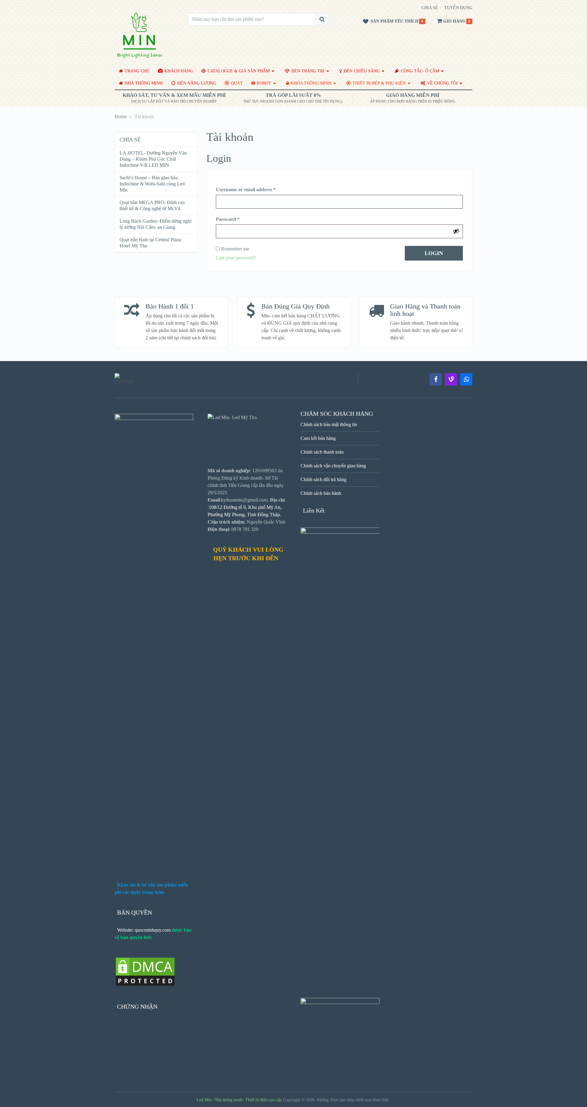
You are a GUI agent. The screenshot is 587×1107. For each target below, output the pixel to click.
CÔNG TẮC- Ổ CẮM (419, 71)
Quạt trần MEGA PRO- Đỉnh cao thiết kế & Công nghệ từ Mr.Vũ (152, 205)
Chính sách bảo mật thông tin (329, 424)
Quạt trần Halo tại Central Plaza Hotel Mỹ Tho (150, 242)
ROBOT (263, 83)
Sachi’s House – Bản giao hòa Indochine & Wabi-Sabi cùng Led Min (152, 183)
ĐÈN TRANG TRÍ (307, 71)
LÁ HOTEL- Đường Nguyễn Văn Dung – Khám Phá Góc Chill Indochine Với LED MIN (153, 159)
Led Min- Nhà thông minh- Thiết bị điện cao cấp (239, 1100)
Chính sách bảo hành (321, 493)
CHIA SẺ (430, 7)
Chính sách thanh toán (322, 452)
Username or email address (246, 189)
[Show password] (456, 231)
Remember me (234, 248)
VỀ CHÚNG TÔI (442, 83)
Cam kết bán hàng (318, 438)
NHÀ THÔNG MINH (143, 83)
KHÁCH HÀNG (178, 71)
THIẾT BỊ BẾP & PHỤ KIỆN (378, 83)
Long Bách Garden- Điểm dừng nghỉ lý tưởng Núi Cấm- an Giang (155, 224)
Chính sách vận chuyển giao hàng (333, 465)
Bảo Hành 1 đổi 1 (170, 306)
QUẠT (236, 83)
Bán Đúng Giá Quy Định (295, 306)
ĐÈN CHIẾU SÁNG (361, 71)
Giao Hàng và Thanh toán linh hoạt (425, 309)
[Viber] (451, 379)
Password (228, 219)
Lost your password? (236, 257)
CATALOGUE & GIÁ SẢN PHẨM (238, 71)
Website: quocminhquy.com (144, 930)
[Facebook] (436, 379)
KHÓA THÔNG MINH (310, 83)
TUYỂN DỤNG (458, 7)
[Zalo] (466, 379)
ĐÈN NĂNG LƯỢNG (196, 83)
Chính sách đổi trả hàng (323, 479)
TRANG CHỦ (137, 71)
